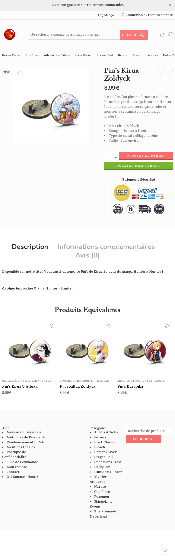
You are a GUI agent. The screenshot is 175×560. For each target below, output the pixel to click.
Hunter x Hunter (108, 472)
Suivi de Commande (22, 462)
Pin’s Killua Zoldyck (77, 386)
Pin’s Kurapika (130, 386)
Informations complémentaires (106, 246)
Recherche (144, 439)
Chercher (131, 35)
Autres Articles (106, 432)
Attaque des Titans (57, 55)
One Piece (32, 55)
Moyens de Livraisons (24, 432)
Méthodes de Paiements (26, 437)
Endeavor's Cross (107, 462)
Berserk (100, 437)
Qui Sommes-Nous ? (22, 477)
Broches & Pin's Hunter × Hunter (46, 289)
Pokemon (101, 497)
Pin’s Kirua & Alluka (20, 386)
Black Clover (83, 55)
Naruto (122, 55)
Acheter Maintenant (138, 165)
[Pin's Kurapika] (161, 71)
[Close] (170, 5)
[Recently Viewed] (165, 550)
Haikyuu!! (102, 467)
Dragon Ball (105, 55)
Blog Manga (105, 15)
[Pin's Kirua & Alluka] (170, 71)
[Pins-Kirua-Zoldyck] (6, 71)
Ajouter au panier (146, 155)
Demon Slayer (11, 55)
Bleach (137, 55)
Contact (13, 472)
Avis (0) (87, 255)
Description (30, 246)
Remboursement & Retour (28, 442)
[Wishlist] (18, 72)
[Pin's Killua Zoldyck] (87, 348)
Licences (152, 55)
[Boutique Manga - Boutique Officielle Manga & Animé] (9, 34)
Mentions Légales (21, 447)
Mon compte (17, 467)
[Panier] (161, 35)
